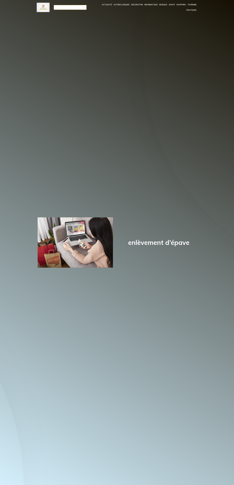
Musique (163, 5)
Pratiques (191, 10)
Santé (172, 5)
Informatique (151, 5)
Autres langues (122, 5)
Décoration (137, 5)
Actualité (107, 5)
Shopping (181, 5)
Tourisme (191, 5)
